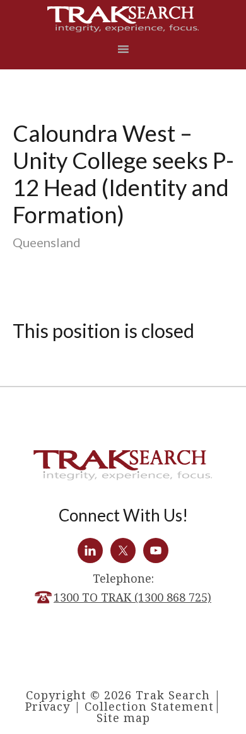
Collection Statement (149, 706)
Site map (123, 718)
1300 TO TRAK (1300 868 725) (132, 597)
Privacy (47, 706)
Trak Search (123, 19)
